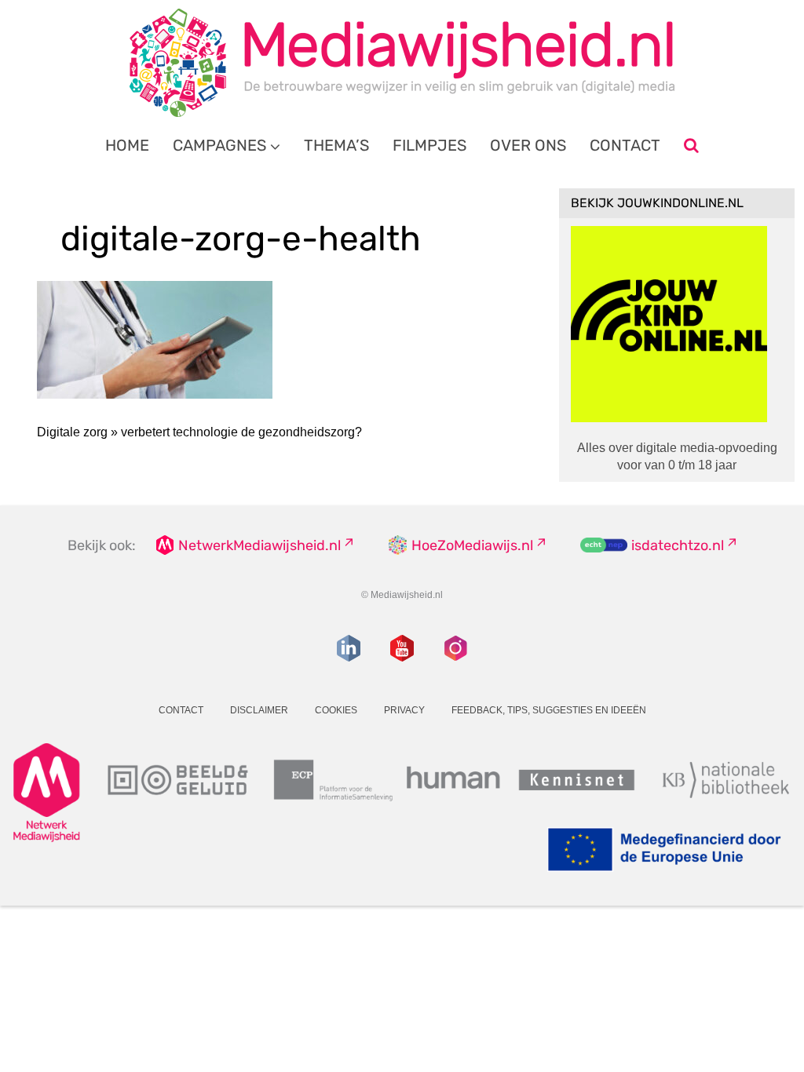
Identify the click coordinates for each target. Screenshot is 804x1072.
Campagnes (219, 145)
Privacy (404, 710)
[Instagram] (455, 648)
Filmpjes (429, 145)
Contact (625, 145)
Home (127, 145)
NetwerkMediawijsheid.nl (259, 545)
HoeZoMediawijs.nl (472, 545)
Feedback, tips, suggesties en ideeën (548, 710)
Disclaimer (259, 710)
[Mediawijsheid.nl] (402, 63)
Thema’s (336, 145)
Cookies (336, 710)
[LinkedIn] (348, 648)
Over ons (528, 145)
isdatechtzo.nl (677, 545)
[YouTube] (402, 648)
